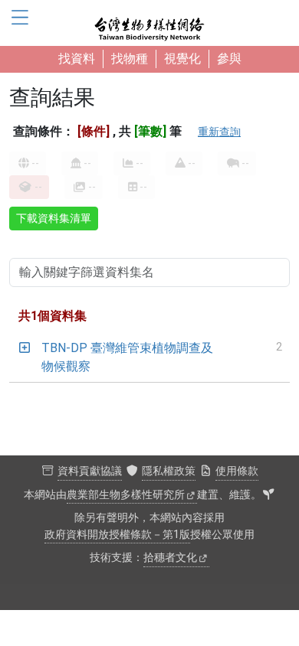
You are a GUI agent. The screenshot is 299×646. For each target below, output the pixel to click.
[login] (268, 495)
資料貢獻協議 (90, 471)
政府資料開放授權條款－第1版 (117, 534)
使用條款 (236, 471)
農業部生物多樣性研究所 (126, 494)
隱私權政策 (169, 471)
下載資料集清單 (53, 218)
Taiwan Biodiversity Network (149, 23)
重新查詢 (219, 132)
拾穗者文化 (170, 557)
